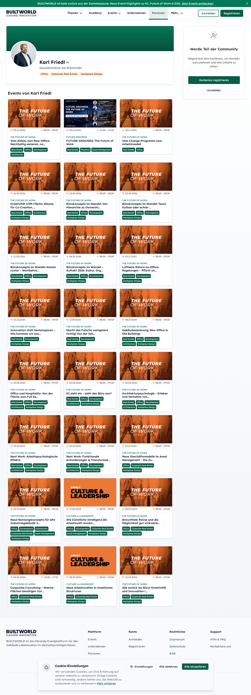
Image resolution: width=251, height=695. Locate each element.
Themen (72, 13)
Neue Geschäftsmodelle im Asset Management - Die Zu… (144, 458)
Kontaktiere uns (220, 646)
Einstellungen (144, 666)
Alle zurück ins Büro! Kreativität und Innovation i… (144, 589)
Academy (95, 13)
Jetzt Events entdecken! (198, 3)
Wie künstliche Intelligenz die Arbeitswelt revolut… (86, 521)
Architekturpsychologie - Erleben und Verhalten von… (145, 395)
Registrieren (232, 13)
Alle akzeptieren (195, 666)
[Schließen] (247, 3)
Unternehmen (136, 13)
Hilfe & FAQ (218, 639)
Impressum (177, 639)
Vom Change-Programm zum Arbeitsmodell (142, 142)
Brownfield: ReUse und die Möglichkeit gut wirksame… (141, 521)
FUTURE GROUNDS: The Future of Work (89, 142)
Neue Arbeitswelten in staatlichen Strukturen (89, 589)
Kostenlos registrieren (214, 80)
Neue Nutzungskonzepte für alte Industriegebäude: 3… (32, 521)
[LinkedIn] (67, 62)
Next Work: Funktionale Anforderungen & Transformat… (88, 458)
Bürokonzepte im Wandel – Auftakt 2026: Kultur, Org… (84, 269)
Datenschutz (177, 646)
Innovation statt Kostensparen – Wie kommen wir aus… (32, 332)
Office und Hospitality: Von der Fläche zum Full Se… (31, 395)
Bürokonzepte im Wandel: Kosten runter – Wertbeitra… (33, 269)
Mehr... (175, 13)
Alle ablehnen (168, 666)
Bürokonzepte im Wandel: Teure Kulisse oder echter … (144, 205)
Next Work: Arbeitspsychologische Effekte (34, 458)
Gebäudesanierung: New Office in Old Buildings (145, 332)
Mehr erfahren (106, 683)
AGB (172, 653)
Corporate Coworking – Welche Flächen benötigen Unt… (32, 589)
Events (112, 13)
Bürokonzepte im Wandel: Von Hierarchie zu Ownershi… (87, 205)
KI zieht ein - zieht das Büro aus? (89, 393)
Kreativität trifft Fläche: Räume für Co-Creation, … (32, 205)
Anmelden (208, 13)
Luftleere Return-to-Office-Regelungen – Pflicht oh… (140, 269)
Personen (158, 13)
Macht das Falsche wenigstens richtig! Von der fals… (87, 332)
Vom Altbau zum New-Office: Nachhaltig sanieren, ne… (30, 142)
